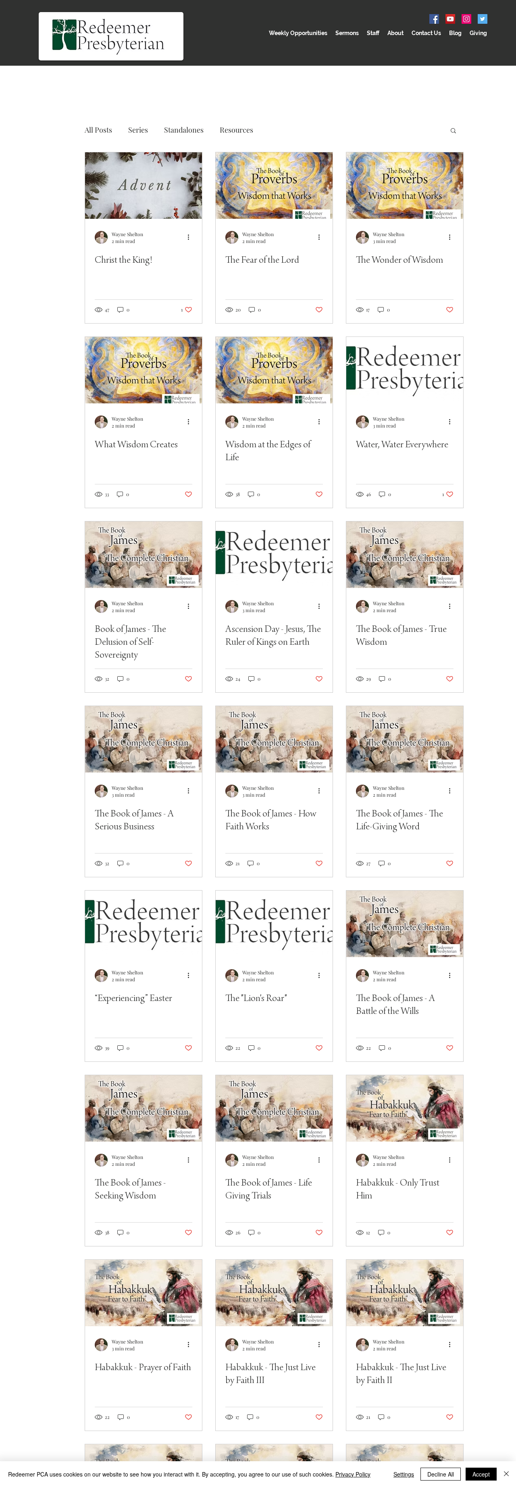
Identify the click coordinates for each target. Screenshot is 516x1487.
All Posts (98, 130)
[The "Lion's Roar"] (274, 924)
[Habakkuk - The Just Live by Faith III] (274, 1293)
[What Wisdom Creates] (143, 370)
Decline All (440, 1474)
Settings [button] (403, 1474)
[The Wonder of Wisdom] (404, 185)
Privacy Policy (352, 1474)
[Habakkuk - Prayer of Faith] (143, 1293)
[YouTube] (450, 19)
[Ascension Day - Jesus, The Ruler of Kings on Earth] (274, 554)
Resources (236, 130)
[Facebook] (434, 19)
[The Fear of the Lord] (274, 185)
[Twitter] (482, 19)
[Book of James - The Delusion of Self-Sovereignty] (143, 554)
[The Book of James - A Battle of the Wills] (404, 924)
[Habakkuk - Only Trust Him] (404, 1108)
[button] (453, 131)
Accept (481, 1474)
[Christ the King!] (143, 185)
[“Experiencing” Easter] (143, 924)
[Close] (506, 1474)
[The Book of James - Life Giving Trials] (274, 1108)
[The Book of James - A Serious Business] (143, 739)
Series (138, 130)
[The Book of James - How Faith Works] (274, 739)
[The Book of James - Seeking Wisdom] (143, 1108)
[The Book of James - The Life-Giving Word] (404, 739)
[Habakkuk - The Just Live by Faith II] (404, 1293)
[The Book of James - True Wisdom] (404, 554)
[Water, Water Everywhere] (404, 370)
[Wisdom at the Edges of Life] (274, 370)
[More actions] (191, 237)
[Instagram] (466, 19)
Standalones (184, 130)
